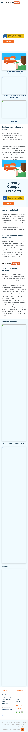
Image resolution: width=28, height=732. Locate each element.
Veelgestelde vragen (7, 697)
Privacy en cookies (6, 699)
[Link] (13, 2)
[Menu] (2, 3)
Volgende (8, 41)
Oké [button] (22, 729)
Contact (4, 694)
